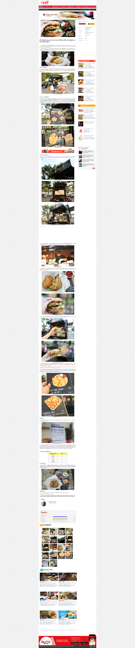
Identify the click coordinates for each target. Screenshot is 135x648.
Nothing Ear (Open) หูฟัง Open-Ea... (88, 159)
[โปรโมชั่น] (78, 7)
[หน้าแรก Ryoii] (45, 2)
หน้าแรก (41, 9)
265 (61, 581)
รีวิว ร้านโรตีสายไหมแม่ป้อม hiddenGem (89, 121)
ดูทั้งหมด (94, 168)
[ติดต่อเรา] (91, 7)
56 (60, 600)
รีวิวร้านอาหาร (46, 9)
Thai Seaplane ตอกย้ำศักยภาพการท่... (88, 155)
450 (61, 619)
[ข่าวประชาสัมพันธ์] (85, 7)
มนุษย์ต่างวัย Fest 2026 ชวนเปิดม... (88, 163)
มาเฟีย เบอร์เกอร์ (84, 21)
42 (54, 505)
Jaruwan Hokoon (52, 502)
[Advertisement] (58, 235)
